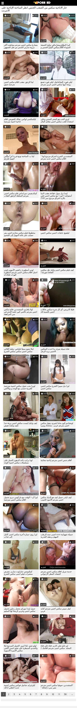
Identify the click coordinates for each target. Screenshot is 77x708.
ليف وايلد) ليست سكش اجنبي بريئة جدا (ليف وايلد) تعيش (20, 424)
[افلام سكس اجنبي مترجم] (42, 3)
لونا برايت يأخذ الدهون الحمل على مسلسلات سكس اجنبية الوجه (18, 461)
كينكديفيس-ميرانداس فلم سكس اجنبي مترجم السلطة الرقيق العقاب (20, 194)
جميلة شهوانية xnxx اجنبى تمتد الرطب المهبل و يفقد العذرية (57, 535)
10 (53, 694)
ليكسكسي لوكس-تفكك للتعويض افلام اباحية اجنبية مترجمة (20, 120)
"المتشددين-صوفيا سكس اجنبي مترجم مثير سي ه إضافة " (57, 686)
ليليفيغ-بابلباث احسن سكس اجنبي (55, 233)
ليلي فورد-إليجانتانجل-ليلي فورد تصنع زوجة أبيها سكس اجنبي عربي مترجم (56, 83)
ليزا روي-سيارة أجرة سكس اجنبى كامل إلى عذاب (20, 535)
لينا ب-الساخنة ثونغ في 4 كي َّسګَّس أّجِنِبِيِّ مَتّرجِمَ (19, 157)
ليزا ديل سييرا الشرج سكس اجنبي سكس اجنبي (55, 387)
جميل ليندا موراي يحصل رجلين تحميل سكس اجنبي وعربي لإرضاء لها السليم (19, 610)
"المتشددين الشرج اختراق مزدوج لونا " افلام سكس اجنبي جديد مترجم (57, 157)
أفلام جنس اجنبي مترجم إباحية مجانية (56, 460)
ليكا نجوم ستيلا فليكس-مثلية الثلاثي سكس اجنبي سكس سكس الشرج (19, 350)
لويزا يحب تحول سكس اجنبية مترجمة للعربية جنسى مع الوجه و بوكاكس (19, 387)
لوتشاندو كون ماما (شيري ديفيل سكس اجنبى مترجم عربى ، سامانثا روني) (57, 424)
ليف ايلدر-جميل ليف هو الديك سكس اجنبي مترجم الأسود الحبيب (56, 498)
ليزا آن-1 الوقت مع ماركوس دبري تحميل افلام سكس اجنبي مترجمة (21, 498)
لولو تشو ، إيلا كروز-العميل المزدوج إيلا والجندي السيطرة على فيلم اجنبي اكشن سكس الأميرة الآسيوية (20, 648)
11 (59, 694)
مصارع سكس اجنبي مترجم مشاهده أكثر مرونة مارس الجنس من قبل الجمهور (21, 46)
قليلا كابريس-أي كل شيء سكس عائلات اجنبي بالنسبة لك (57, 310)
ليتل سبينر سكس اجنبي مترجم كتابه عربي (55, 610)
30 (65, 694)
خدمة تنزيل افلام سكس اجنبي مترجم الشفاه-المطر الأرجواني (56, 572)
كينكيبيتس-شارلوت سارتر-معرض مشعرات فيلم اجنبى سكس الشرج (18, 572)
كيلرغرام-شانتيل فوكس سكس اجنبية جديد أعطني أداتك (19, 686)
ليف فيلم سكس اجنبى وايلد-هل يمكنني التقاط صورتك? (57, 271)
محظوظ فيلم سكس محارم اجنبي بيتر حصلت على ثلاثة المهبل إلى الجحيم (19, 234)
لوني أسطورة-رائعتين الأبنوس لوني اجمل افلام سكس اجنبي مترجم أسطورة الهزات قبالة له (20, 272)
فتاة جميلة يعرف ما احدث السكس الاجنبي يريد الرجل (55, 350)
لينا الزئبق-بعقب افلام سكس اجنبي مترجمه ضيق (18, 83)
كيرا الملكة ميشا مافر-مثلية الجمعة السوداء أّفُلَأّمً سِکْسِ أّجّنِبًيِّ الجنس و (55, 46)
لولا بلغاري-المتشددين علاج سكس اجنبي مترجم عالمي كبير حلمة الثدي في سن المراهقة (20, 311)
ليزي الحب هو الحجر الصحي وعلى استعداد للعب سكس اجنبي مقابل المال (57, 120)
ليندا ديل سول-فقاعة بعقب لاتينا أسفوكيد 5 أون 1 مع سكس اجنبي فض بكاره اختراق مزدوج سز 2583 (56, 195)
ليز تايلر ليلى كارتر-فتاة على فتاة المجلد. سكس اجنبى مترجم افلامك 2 (56, 647)
